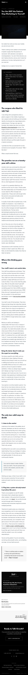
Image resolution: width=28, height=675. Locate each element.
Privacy (22, 673)
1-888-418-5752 (7, 653)
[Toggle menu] (25, 2)
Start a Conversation (14, 638)
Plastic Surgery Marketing (19, 665)
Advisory (10, 669)
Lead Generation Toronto (21, 667)
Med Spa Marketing (8, 665)
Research (18, 673)
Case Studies (17, 669)
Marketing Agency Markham (8, 667)
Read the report (8, 590)
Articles (4, 8)
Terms (25, 673)
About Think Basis (6, 606)
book (13, 499)
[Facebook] (11, 656)
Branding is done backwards (9, 127)
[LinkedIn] (16, 656)
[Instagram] (14, 656)
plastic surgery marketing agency (15, 526)
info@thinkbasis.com (19, 653)
